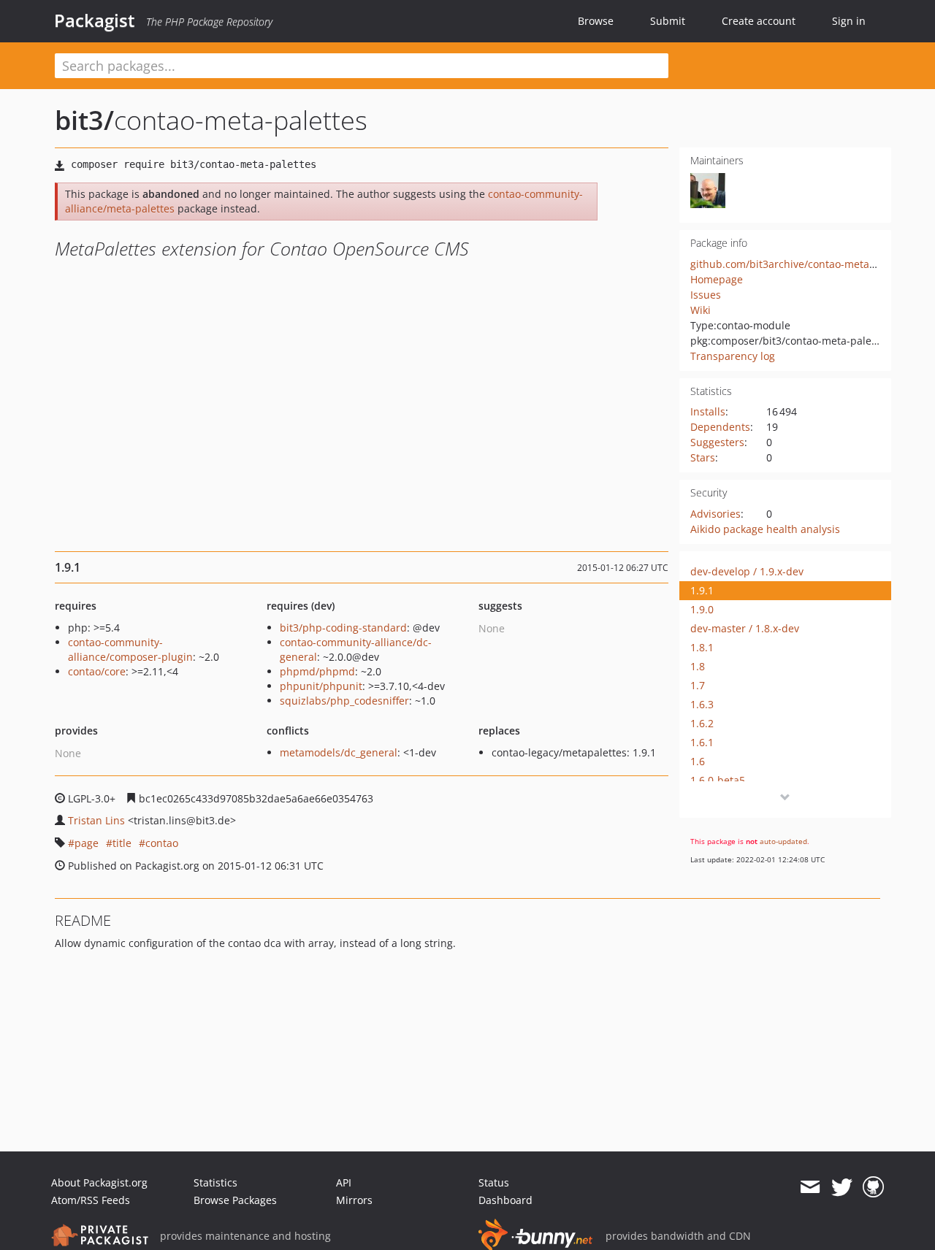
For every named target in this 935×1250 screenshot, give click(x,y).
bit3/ (84, 120)
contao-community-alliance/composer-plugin (130, 649)
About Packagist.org (99, 1182)
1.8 (697, 666)
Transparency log (732, 356)
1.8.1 (702, 647)
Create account (758, 21)
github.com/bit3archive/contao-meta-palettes (801, 264)
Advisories (715, 514)
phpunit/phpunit (321, 686)
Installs (707, 411)
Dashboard (505, 1200)
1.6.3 (702, 704)
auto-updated (783, 841)
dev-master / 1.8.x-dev (744, 628)
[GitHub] (873, 1187)
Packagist (94, 20)
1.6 (697, 761)
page (87, 843)
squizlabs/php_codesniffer (344, 701)
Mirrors (354, 1200)
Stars (702, 457)
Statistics (215, 1182)
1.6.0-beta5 (717, 780)
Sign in (849, 21)
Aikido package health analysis (765, 529)
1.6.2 (702, 723)
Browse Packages (235, 1200)
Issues (705, 295)
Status (493, 1182)
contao (161, 843)
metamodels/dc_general (338, 752)
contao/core (97, 671)
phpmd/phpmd (317, 671)
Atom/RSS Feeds (90, 1200)
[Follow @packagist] (841, 1187)
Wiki (700, 310)
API (343, 1182)
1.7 (697, 685)
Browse (596, 21)
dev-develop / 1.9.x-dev (747, 571)
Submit (667, 21)
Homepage (716, 279)
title (121, 843)
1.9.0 (702, 609)
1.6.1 (702, 742)
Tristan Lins (96, 820)
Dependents (720, 427)
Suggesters (717, 442)
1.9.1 (702, 590)
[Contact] (809, 1187)
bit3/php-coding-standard (343, 627)
